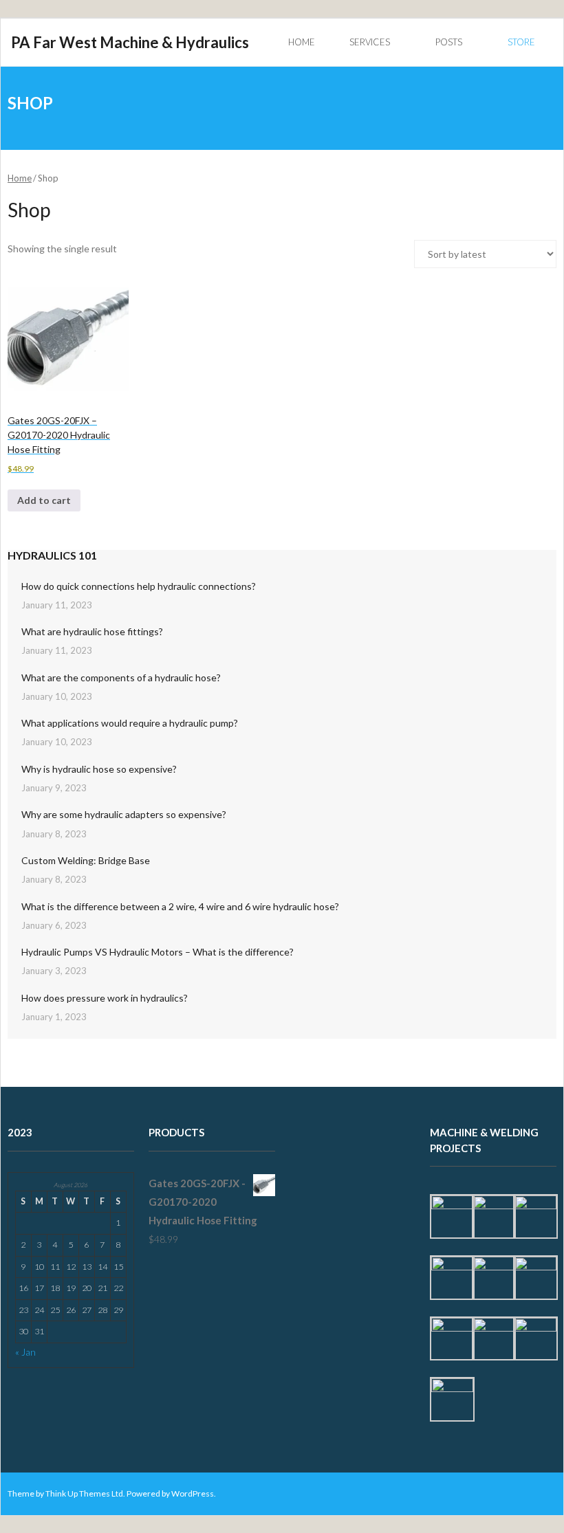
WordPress (192, 1493)
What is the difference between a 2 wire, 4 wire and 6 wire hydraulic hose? (180, 906)
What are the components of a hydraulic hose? (121, 677)
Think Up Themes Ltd (84, 1493)
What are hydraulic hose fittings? (92, 631)
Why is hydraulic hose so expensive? (99, 769)
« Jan (25, 1352)
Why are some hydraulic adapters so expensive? (123, 814)
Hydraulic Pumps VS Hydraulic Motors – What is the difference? (157, 952)
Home (20, 178)
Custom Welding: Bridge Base (85, 860)
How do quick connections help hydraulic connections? (138, 586)
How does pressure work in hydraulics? (104, 998)
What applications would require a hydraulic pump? (129, 723)
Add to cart (44, 500)
